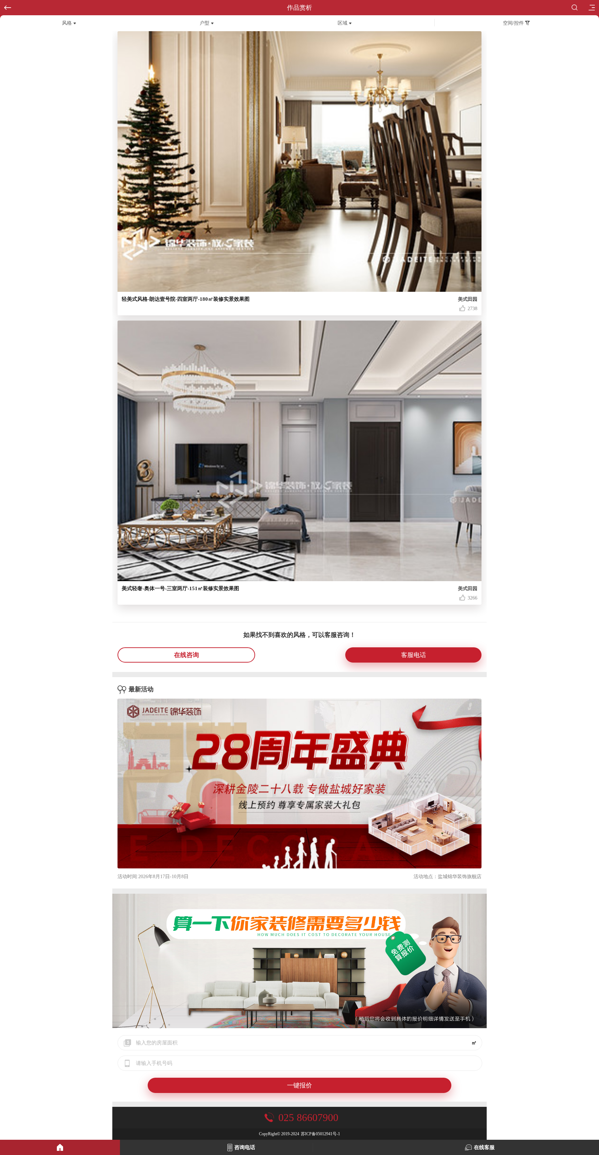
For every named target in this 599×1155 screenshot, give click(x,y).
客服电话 (413, 654)
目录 (591, 7)
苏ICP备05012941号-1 (320, 1133)
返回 (7, 7)
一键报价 (299, 1085)
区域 (342, 23)
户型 (204, 23)
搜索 (576, 7)
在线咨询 (186, 654)
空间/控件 (514, 23)
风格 (67, 23)
